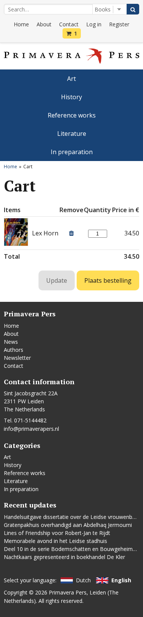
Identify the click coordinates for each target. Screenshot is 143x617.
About (44, 24)
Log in (93, 24)
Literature (71, 133)
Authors (13, 349)
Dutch (83, 580)
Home (21, 24)
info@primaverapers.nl (31, 428)
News (11, 341)
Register (119, 24)
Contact (69, 24)
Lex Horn (45, 233)
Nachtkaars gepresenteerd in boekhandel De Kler (64, 557)
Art (71, 78)
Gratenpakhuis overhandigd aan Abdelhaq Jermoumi (68, 524)
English (121, 580)
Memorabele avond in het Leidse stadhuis (55, 541)
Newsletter (17, 357)
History (71, 97)
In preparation (72, 152)
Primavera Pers (68, 592)
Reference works (72, 115)
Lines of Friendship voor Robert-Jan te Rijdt (57, 532)
